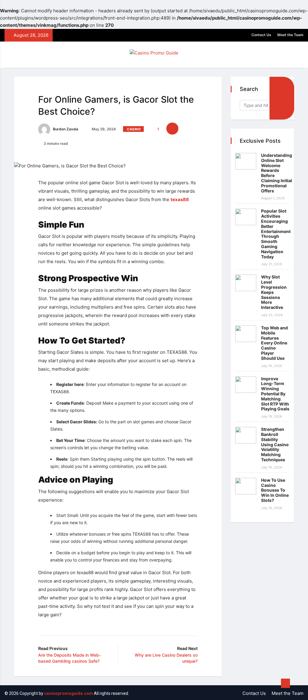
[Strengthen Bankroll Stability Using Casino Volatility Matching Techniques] (245, 435)
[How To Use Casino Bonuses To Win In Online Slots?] (245, 486)
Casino (134, 129)
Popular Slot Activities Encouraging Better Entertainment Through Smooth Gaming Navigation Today (276, 233)
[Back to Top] (285, 683)
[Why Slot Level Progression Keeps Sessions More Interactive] (245, 283)
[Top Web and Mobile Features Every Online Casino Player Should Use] (245, 333)
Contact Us (261, 35)
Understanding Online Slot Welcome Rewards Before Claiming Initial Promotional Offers (276, 173)
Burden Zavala (65, 129)
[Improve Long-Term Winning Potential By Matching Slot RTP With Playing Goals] (245, 384)
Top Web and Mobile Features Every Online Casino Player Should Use (274, 343)
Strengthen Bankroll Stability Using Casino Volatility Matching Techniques (275, 444)
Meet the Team (290, 35)
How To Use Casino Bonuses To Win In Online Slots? (275, 490)
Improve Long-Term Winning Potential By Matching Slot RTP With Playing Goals (275, 394)
